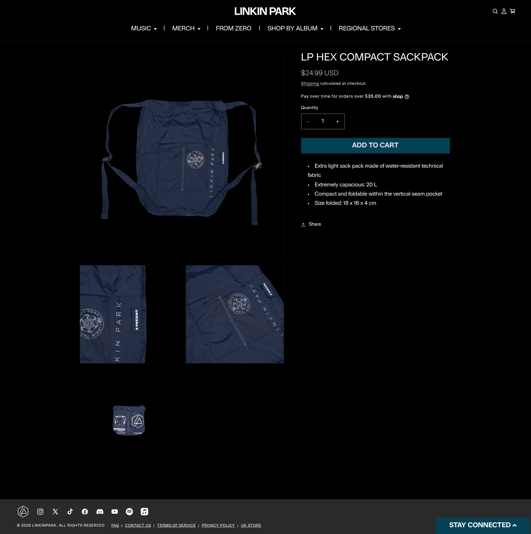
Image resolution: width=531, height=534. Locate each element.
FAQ (115, 526)
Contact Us (138, 526)
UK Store (251, 526)
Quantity (310, 108)
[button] (143, 29)
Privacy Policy (218, 526)
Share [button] (315, 224)
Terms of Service (176, 526)
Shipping (310, 84)
